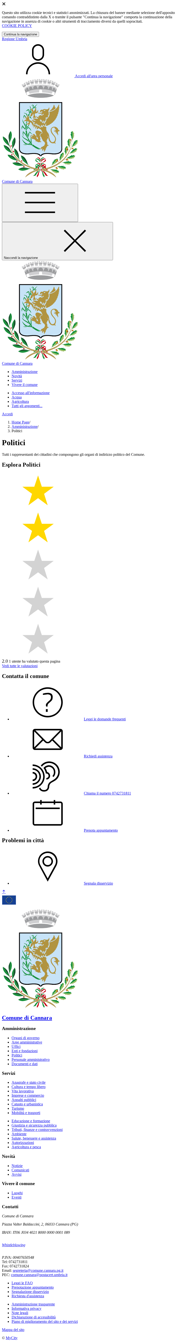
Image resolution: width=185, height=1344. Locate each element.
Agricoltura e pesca (26, 1147)
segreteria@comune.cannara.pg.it (38, 1270)
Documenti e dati (25, 1064)
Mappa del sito (13, 1330)
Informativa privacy (26, 1308)
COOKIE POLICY (17, 26)
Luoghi (17, 1193)
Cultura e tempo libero (29, 1087)
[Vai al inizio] (4, 892)
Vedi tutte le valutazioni (20, 666)
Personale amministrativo (31, 1059)
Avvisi (16, 1174)
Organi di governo (26, 1038)
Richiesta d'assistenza (28, 1296)
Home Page (20, 422)
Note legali (20, 1313)
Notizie (17, 1166)
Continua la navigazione (20, 34)
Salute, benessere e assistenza (34, 1138)
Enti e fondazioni (25, 1051)
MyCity (12, 1338)
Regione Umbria (14, 39)
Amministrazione (25, 426)
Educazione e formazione (31, 1121)
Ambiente (19, 1134)
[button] (25, 372)
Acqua (17, 397)
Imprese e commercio (28, 1095)
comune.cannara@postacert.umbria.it (39, 1275)
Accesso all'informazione (31, 393)
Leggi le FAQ (22, 1283)
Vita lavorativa (23, 1091)
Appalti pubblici (24, 1100)
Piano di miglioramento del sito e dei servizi (45, 1321)
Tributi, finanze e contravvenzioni (37, 1130)
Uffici (16, 1046)
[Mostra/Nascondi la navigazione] (40, 203)
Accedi (7, 414)
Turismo (18, 1108)
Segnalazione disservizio (30, 1292)
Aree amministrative (27, 1042)
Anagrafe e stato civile (29, 1082)
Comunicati (20, 1170)
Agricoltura (20, 401)
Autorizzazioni (23, 1143)
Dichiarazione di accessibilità (34, 1317)
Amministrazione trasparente (33, 1304)
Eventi (16, 1197)
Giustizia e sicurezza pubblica (34, 1125)
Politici (17, 1055)
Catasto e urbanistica (27, 1104)
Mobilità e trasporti (26, 1113)
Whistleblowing (13, 1245)
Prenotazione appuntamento (33, 1287)
